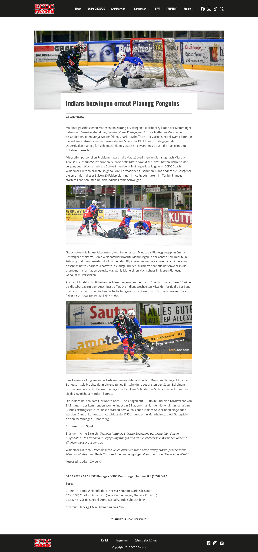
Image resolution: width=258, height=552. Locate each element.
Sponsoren (140, 8)
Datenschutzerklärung (146, 540)
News (78, 8)
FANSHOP (171, 8)
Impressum (122, 540)
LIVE (157, 8)
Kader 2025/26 (96, 8)
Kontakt (105, 540)
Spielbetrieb (118, 8)
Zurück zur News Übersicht (129, 519)
